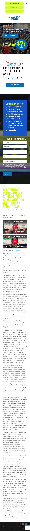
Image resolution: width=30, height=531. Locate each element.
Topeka (5, 266)
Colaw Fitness (17, 251)
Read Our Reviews (10, 35)
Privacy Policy (23, 168)
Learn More (15, 85)
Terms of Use (8, 169)
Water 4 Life (16, 79)
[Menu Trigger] (26, 3)
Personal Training (14, 11)
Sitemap (6, 529)
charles (6, 209)
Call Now (14, 7)
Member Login (14, 3)
